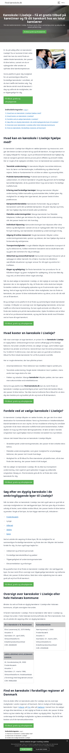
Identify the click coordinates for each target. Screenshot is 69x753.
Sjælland (41, 707)
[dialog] (34, 746)
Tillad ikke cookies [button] (41, 749)
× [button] (67, 741)
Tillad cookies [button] (26, 749)
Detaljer (52, 745)
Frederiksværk (12, 517)
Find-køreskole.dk (13, 2)
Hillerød (9, 525)
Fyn (29, 707)
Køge (8, 534)
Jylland (21, 707)
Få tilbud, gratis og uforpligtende (34, 32)
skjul (25, 110)
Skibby (9, 529)
